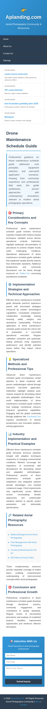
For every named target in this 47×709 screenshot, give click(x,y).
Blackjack (9, 117)
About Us (7, 46)
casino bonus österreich (16, 74)
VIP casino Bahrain (14, 90)
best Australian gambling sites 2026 (21, 104)
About (37, 702)
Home (6, 39)
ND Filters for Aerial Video (22, 558)
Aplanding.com (17, 698)
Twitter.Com (24, 273)
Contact (23, 705)
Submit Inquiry (23, 681)
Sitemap (7, 60)
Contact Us (8, 53)
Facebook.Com (34, 416)
